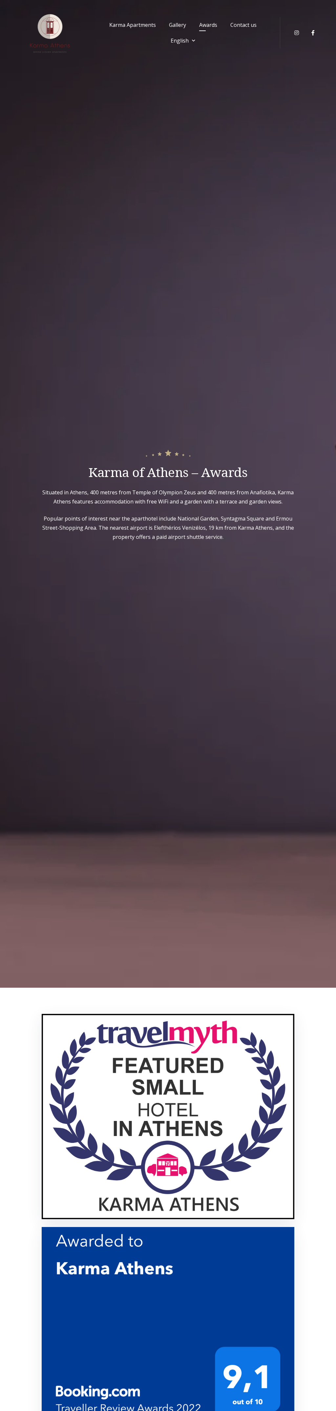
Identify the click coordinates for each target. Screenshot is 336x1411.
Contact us (243, 24)
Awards (208, 24)
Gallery (177, 24)
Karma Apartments (132, 24)
